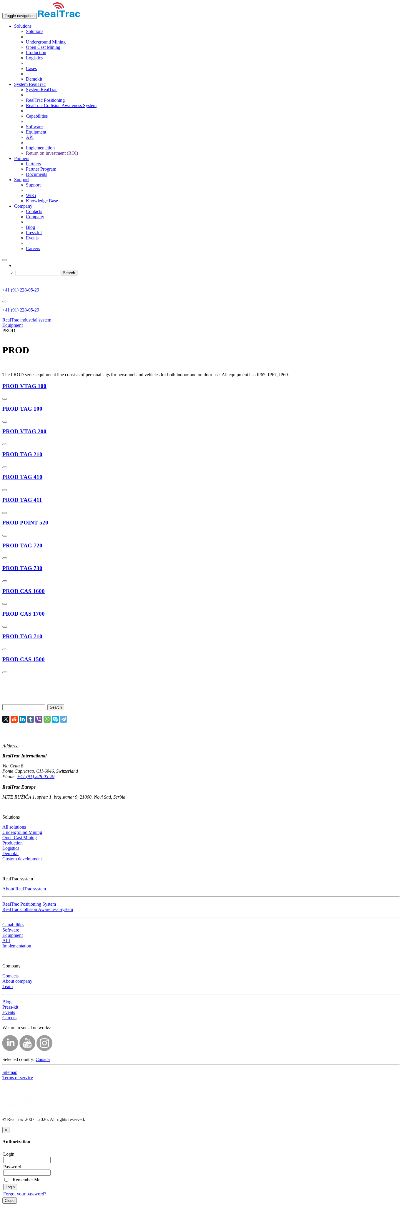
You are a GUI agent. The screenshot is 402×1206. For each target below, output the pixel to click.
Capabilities (37, 116)
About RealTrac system (24, 888)
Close (9, 1200)
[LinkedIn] (22, 719)
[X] (5, 719)
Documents (36, 174)
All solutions (14, 826)
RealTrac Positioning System (29, 904)
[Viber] (38, 719)
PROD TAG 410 (22, 477)
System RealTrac (30, 84)
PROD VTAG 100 (24, 386)
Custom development (22, 858)
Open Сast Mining (43, 47)
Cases (31, 68)
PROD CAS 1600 (23, 591)
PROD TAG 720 (22, 545)
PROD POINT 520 (25, 522)
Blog (30, 227)
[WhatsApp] (47, 719)
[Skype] (55, 719)
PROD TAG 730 (22, 568)
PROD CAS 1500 (23, 659)
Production (36, 52)
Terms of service (17, 1077)
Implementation (40, 147)
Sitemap (9, 1072)
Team (7, 986)
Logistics (34, 57)
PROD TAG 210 (22, 454)
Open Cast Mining (19, 837)
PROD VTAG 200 (24, 431)
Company (23, 206)
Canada (43, 1059)
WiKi (31, 195)
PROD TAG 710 (22, 636)
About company (17, 981)
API (30, 137)
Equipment (36, 131)
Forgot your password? (24, 1193)
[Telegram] (63, 719)
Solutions (22, 26)
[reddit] (14, 719)
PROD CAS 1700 (23, 614)
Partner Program (41, 168)
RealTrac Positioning (45, 100)
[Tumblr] (30, 719)
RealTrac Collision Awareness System (61, 105)
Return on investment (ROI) (52, 153)
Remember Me (25, 1179)
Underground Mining (46, 41)
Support (21, 179)
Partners (21, 158)
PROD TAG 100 (22, 409)
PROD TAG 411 (22, 500)
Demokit (34, 78)
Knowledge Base (42, 200)
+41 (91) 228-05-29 (20, 289)
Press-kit (34, 232)
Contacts (34, 211)
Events (32, 237)
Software (34, 126)
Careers (33, 248)
